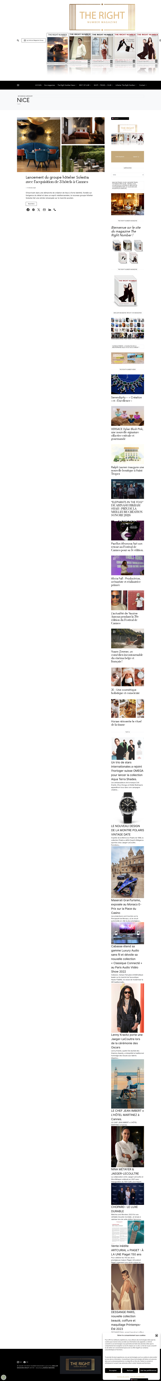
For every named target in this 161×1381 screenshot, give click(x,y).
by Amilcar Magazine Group (35, 40)
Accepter (113, 1370)
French (116, 118)
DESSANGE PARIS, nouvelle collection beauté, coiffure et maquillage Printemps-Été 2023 (126, 1320)
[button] (157, 1335)
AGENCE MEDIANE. (49, 1368)
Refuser (130, 1370)
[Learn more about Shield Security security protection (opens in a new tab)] (3, 1377)
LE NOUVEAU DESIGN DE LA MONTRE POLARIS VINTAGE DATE (127, 830)
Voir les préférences (148, 1370)
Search (135, 156)
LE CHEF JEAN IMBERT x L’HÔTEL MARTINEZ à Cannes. (127, 1115)
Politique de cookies (123, 1376)
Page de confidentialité (137, 1376)
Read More (31, 204)
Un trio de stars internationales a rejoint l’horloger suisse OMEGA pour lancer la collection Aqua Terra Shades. (127, 771)
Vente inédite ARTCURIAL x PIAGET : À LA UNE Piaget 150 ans (127, 1250)
